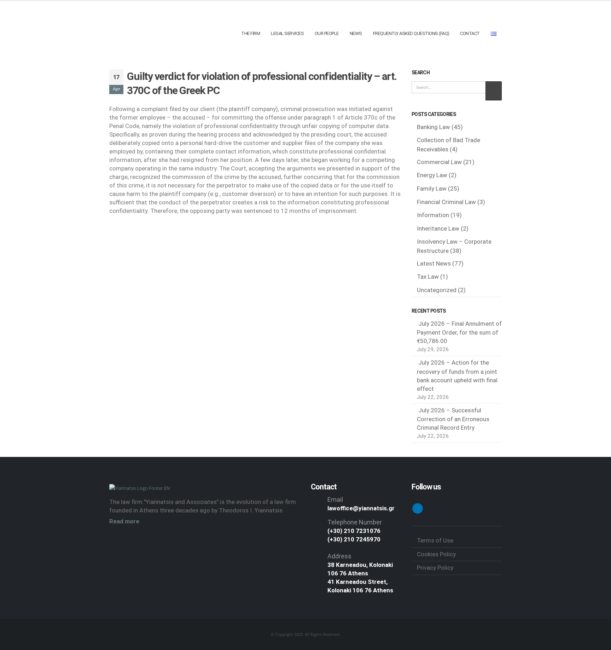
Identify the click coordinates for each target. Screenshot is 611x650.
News (356, 33)
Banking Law (433, 126)
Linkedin (417, 508)
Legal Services (287, 33)
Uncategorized (436, 290)
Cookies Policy (436, 554)
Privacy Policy (435, 567)
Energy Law (432, 175)
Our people (327, 33)
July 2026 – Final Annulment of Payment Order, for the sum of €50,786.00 (459, 332)
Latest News (434, 263)
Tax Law (428, 276)
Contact (470, 33)
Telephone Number (354, 522)
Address (339, 556)
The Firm (250, 33)
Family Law (432, 188)
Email (335, 499)
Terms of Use (435, 540)
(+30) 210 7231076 (353, 530)
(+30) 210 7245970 (353, 539)
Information (433, 215)
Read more (124, 521)
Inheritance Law (438, 228)
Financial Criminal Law (446, 201)
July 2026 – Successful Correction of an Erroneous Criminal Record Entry (453, 419)
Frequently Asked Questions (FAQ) (411, 33)
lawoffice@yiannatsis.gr (361, 508)
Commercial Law (439, 162)
